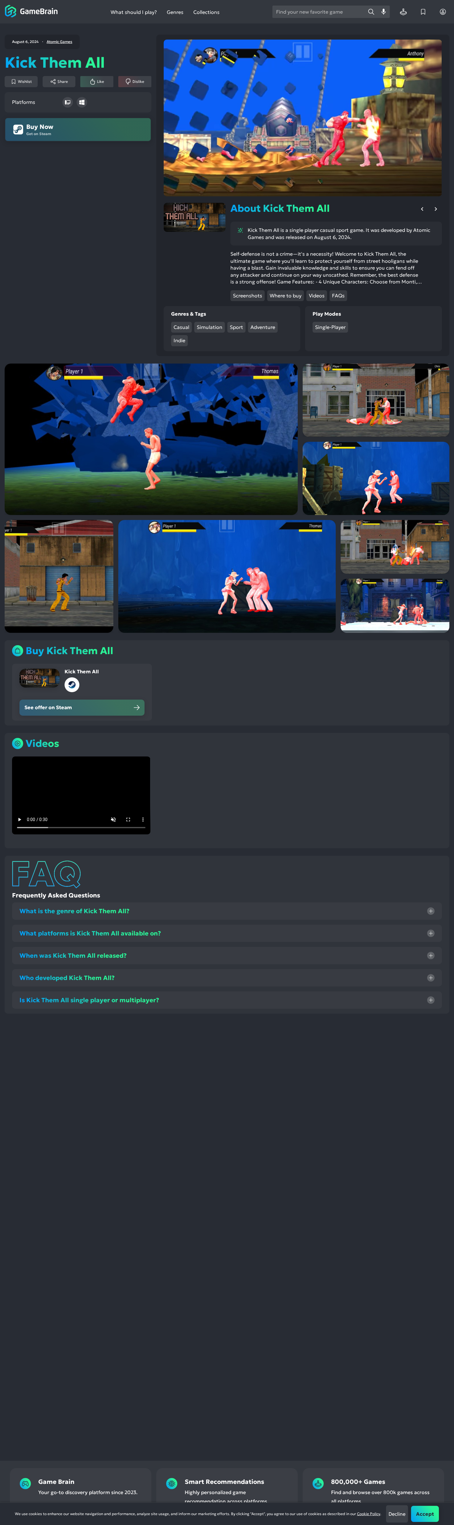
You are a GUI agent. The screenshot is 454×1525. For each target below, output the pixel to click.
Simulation (209, 327)
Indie (179, 340)
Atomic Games (59, 42)
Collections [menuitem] (206, 12)
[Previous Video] (422, 209)
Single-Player (330, 327)
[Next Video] (436, 209)
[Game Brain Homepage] (31, 12)
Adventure (262, 327)
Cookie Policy (368, 1513)
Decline (397, 1514)
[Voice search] (383, 12)
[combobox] (318, 12)
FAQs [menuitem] (338, 295)
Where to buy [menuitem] (285, 295)
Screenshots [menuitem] (247, 295)
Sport (236, 327)
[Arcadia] (403, 12)
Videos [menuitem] (317, 295)
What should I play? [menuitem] (134, 12)
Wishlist (25, 81)
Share (62, 81)
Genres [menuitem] (175, 12)
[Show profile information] (443, 12)
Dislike (138, 81)
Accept (425, 1514)
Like (100, 81)
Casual (181, 327)
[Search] (371, 12)
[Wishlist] (423, 12)
